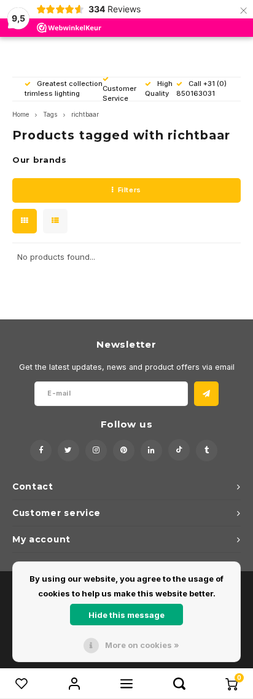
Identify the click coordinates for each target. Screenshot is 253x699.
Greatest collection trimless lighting (64, 88)
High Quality (159, 88)
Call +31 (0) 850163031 (201, 88)
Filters (129, 189)
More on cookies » (142, 645)
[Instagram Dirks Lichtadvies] (96, 450)
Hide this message (126, 615)
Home (20, 115)
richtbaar (85, 115)
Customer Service (119, 93)
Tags (50, 115)
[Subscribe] (206, 393)
